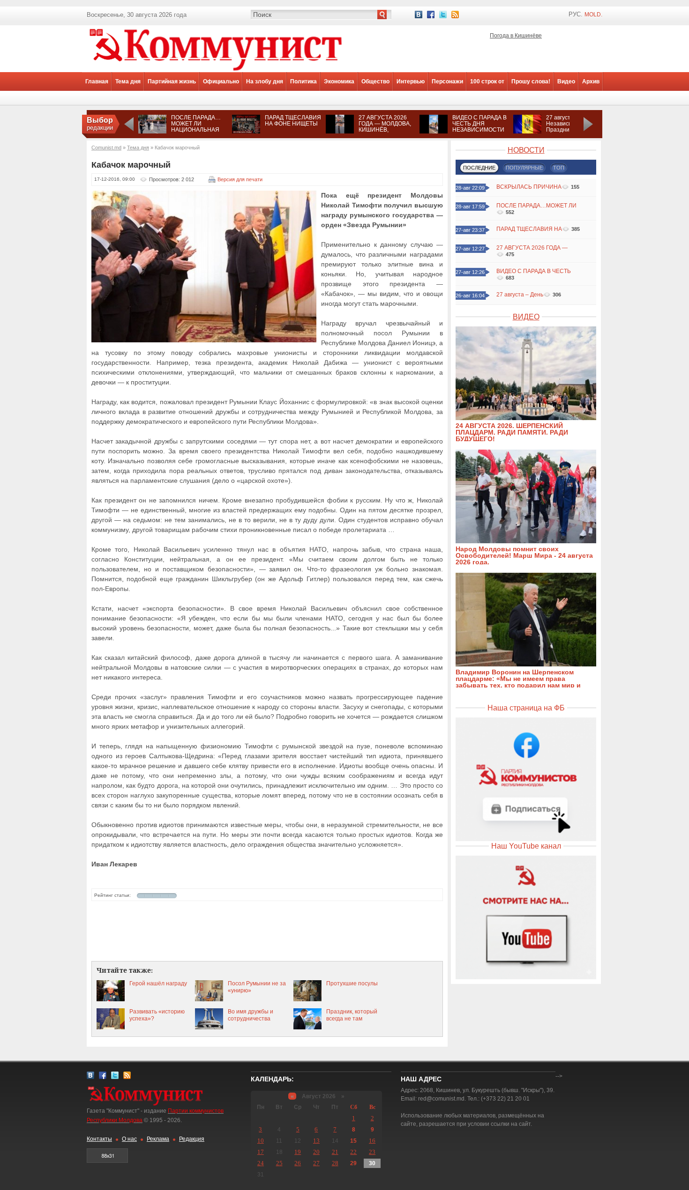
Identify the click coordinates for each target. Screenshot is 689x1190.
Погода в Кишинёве (516, 35)
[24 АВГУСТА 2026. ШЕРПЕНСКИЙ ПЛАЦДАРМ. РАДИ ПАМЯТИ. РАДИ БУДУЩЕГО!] (531, 418)
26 (297, 1163)
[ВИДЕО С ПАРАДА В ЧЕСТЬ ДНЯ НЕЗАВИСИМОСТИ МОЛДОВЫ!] (433, 131)
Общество (375, 81)
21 (335, 1151)
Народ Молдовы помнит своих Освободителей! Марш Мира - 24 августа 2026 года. (524, 555)
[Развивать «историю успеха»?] (111, 1027)
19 (297, 1151)
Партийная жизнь (172, 81)
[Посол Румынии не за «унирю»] (209, 999)
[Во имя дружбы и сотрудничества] (209, 1027)
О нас (129, 1139)
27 (316, 1163)
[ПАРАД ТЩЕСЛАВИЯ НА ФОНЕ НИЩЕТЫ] (246, 131)
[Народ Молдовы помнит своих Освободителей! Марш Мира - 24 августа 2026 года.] (531, 541)
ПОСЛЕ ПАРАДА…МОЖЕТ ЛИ (536, 205)
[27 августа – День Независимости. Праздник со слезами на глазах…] (527, 131)
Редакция (191, 1139)
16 (372, 1140)
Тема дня (128, 81)
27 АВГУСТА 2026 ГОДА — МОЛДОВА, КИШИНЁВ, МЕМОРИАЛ (385, 126)
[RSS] (455, 14)
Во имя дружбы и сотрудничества (250, 1015)
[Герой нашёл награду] (111, 999)
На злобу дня (264, 81)
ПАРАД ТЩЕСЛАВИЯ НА (529, 229)
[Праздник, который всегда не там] (307, 1027)
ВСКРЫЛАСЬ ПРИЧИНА (529, 187)
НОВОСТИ (526, 150)
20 (316, 1151)
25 (279, 1163)
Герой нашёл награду (158, 983)
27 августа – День (519, 294)
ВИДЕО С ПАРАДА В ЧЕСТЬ (533, 271)
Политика (303, 81)
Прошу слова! (530, 81)
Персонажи (447, 81)
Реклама (158, 1139)
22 (353, 1151)
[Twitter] (443, 14)
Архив (590, 81)
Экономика (339, 81)
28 (335, 1163)
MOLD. (593, 14)
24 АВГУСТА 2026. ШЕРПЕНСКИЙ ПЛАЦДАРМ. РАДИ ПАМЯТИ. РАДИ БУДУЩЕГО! (512, 432)
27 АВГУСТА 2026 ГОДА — (532, 247)
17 (260, 1151)
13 (316, 1140)
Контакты (99, 1139)
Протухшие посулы (352, 983)
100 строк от (487, 81)
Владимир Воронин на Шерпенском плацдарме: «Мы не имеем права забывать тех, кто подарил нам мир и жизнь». (518, 681)
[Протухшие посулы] (307, 999)
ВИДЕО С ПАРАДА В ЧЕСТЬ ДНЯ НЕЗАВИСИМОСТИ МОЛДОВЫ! (479, 126)
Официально (221, 81)
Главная (96, 81)
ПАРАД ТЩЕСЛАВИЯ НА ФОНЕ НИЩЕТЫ (293, 120)
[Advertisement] (267, 931)
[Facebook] (430, 14)
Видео (566, 81)
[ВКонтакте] (418, 14)
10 (260, 1140)
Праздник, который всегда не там (351, 1015)
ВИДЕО (526, 317)
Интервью (411, 81)
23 (372, 1151)
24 (260, 1163)
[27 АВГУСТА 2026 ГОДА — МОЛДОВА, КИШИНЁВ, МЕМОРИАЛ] (340, 131)
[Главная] (215, 70)
